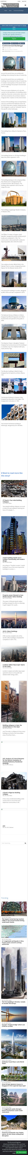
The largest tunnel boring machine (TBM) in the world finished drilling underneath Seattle (13, 920)
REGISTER (24, 1)
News (10, 10)
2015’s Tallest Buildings (10, 631)
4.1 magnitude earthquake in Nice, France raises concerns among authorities (13, 942)
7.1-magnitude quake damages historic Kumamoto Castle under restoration (12, 1110)
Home (5, 10)
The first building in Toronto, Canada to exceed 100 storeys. (13, 1002)
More (14, 29)
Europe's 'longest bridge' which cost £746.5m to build (13, 1025)
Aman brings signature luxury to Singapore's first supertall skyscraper (14, 1085)
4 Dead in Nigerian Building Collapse (11, 793)
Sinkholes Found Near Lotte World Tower (13, 1062)
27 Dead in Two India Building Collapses (12, 501)
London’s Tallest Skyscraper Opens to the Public (14, 665)
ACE (4, 826)
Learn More (19, 36)
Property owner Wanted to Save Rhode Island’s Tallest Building (13, 596)
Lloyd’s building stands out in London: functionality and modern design (14, 559)
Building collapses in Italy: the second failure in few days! (12, 726)
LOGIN (19, 1)
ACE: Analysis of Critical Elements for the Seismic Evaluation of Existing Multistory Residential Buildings (13, 761)
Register (14, 38)
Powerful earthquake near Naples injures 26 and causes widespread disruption (13, 1134)
